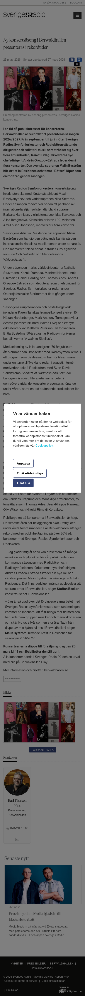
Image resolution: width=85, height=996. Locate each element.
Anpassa (23, 463)
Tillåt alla (23, 483)
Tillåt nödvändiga (30, 473)
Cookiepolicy (44, 445)
